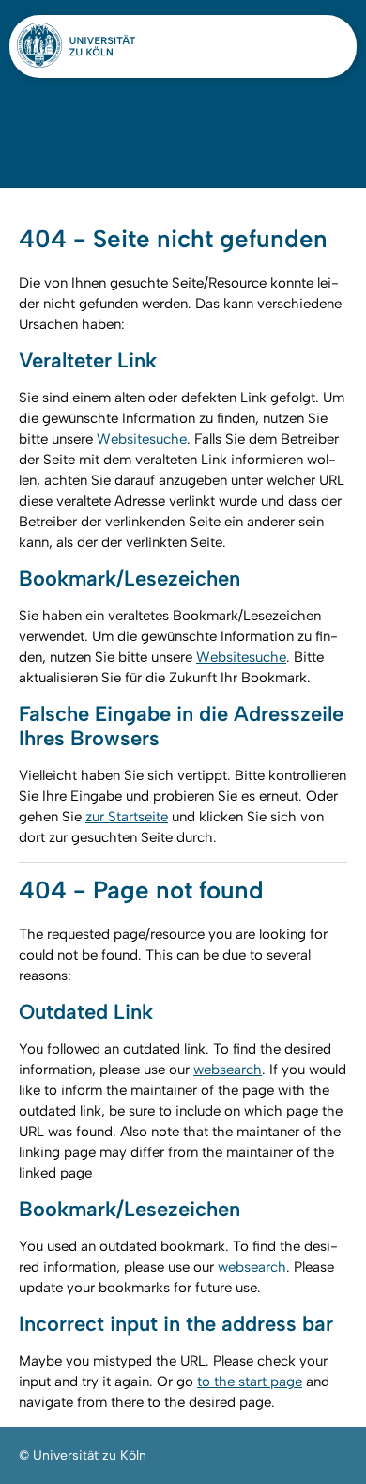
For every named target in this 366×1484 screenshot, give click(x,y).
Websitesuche (142, 438)
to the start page (249, 1381)
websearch (227, 1069)
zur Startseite (126, 816)
